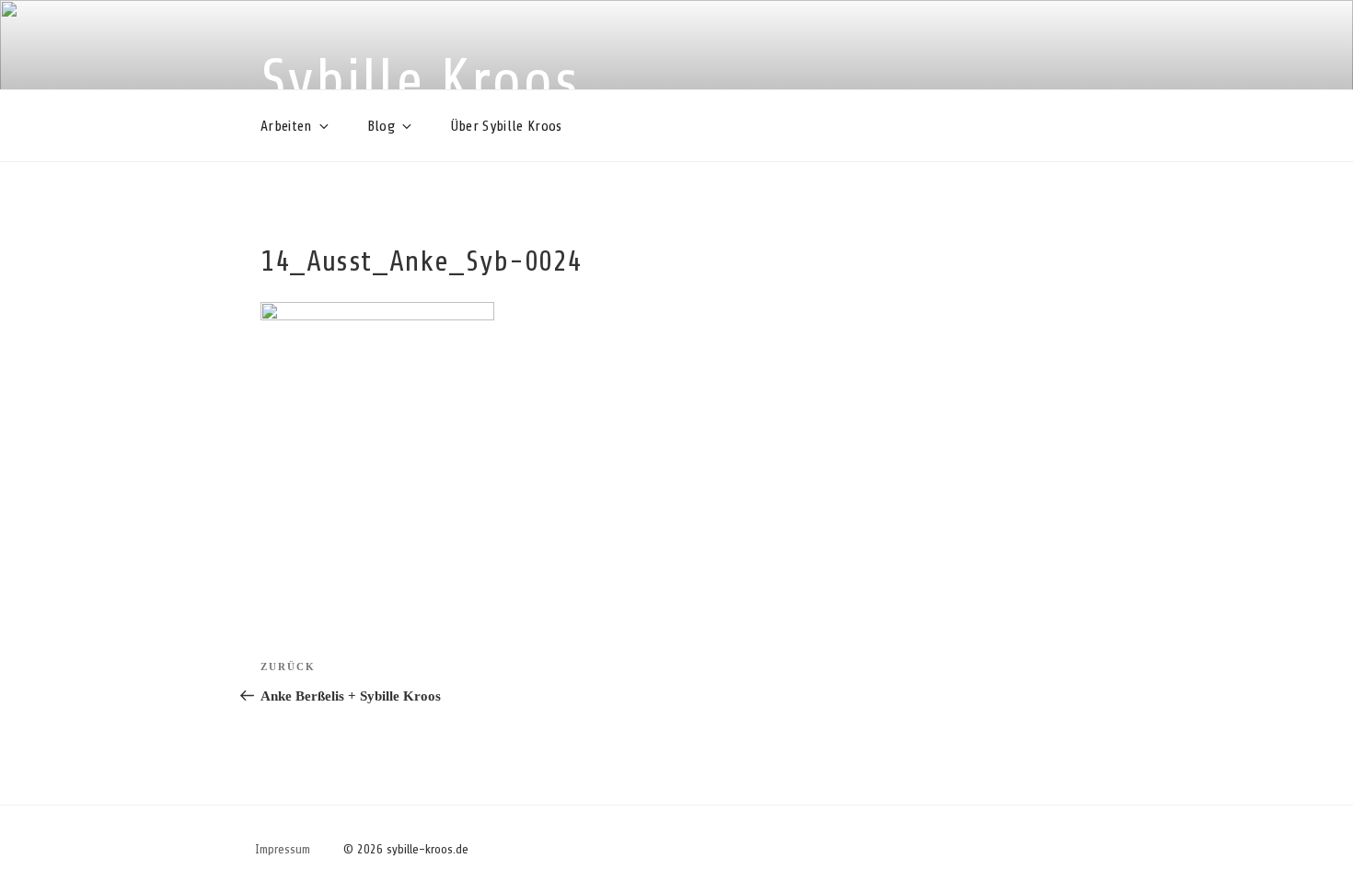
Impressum (282, 849)
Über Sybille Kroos (506, 126)
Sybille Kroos (420, 81)
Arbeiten (286, 126)
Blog (381, 126)
